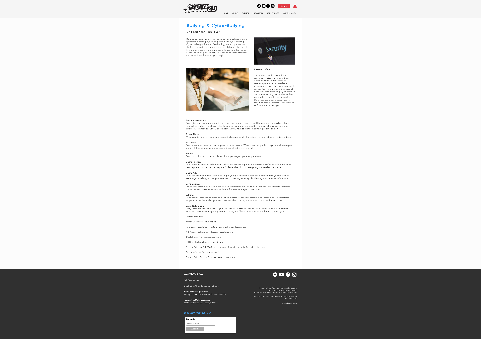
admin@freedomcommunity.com (204, 286)
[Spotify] (275, 274)
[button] (295, 6)
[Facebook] (268, 6)
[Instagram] (273, 6)
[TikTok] (259, 6)
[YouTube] (264, 6)
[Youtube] (281, 274)
